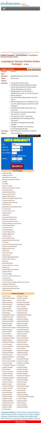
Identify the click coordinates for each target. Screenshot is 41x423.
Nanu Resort (6, 250)
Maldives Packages (18, 414)
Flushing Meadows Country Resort (12, 223)
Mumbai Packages (22, 333)
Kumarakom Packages (23, 302)
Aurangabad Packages (9, 315)
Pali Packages (21, 356)
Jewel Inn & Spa (7, 236)
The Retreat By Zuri (8, 280)
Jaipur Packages (7, 384)
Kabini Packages (7, 390)
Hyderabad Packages (8, 377)
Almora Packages (7, 304)
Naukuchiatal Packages (23, 346)
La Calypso (6, 242)
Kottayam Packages (22, 296)
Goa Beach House (7, 227)
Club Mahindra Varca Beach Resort (12, 206)
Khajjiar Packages (7, 398)
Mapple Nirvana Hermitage (10, 177)
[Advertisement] (20, 31)
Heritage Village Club (8, 234)
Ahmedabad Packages (9, 298)
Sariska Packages (22, 382)
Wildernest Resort (7, 290)
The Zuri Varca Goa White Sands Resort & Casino (16, 282)
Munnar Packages (22, 335)
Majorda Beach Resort (9, 248)
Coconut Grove (7, 209)
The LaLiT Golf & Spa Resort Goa (12, 276)
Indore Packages (7, 379)
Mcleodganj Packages (23, 327)
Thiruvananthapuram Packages (25, 396)
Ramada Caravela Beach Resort (11, 179)
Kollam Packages (7, 407)
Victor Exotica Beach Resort (10, 286)
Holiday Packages (7, 55)
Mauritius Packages (6, 414)
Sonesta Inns (6, 267)
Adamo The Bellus (7, 186)
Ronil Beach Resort (8, 263)
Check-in (5, 147)
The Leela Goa (6, 278)
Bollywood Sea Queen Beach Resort (12, 198)
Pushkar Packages (22, 367)
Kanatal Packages (7, 392)
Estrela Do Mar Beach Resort (10, 221)
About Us (9, 418)
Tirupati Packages (22, 398)
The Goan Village (7, 273)
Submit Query (20, 422)
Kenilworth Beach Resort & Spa (11, 240)
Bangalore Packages (8, 321)
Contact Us (18, 418)
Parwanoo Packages (22, 361)
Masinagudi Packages (23, 321)
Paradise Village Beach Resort (11, 257)
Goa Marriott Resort (8, 229)
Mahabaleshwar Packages (24, 315)
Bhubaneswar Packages (9, 327)
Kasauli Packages (7, 394)
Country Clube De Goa (9, 211)
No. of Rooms (6, 153)
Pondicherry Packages (23, 363)
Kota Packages (7, 409)
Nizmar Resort (6, 255)
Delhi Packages (7, 359)
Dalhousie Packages (8, 352)
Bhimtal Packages (7, 323)
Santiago (5, 181)
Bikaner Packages (7, 329)
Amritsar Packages (8, 310)
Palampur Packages (22, 354)
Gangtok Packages (8, 367)
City (3, 144)
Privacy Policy (28, 418)
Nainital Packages (22, 342)
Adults (14, 156)
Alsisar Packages (7, 306)
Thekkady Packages (22, 394)
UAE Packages (29, 414)
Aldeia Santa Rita (7, 173)
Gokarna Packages (8, 371)
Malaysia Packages (33, 412)
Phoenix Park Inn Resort (9, 259)
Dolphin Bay (6, 215)
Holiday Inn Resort (7, 175)
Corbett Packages (7, 350)
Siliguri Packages (21, 392)
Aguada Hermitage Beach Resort (11, 188)
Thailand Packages (13, 416)
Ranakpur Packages (22, 371)
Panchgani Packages (23, 359)
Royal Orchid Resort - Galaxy (10, 265)
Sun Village (5, 183)
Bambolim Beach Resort (9, 192)
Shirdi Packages (21, 390)
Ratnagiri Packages (22, 377)
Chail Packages (7, 333)
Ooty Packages (21, 348)
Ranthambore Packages (23, 375)
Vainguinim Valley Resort (9, 284)
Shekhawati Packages (23, 386)
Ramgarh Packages (22, 369)
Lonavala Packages (22, 308)
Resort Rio (5, 261)
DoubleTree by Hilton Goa (9, 219)
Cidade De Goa (7, 204)
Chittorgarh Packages (8, 342)
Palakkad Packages (22, 352)
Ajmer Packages (7, 300)
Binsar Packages (7, 331)
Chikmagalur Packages (9, 338)
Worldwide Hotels (23, 416)
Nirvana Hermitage (8, 252)
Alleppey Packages (8, 302)
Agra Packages (7, 296)
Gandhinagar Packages (9, 365)
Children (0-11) (21, 156)
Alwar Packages (7, 308)
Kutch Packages (21, 306)
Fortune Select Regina (8, 225)
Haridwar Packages (8, 375)
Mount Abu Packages (23, 329)
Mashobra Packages (22, 319)
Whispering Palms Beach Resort (11, 288)
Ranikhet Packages (22, 373)
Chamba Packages (8, 335)
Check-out (5, 150)
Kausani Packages (8, 396)
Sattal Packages (21, 384)
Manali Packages (21, 317)
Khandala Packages (8, 400)
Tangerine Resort (7, 271)
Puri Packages (21, 365)
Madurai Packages (22, 312)
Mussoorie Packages (23, 338)
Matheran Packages (22, 323)
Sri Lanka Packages (20, 412)
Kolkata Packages (7, 405)
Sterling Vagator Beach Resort (11, 269)
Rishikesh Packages (22, 379)
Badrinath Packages (8, 317)
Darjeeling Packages (8, 356)
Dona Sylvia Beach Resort (10, 217)
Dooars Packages (7, 363)
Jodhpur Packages (8, 388)
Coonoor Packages (8, 346)
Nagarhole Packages (22, 340)
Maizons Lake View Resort (10, 246)
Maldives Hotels (33, 416)
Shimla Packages (21, 388)
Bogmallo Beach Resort (9, 196)
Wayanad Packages (22, 407)
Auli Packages (6, 312)
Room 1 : (5, 158)
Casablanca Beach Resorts (10, 202)
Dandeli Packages (7, 354)
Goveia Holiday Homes (9, 232)
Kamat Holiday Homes (8, 238)
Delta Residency (7, 213)
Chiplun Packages (7, 340)
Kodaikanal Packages (8, 402)
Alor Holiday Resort (8, 190)
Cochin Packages (7, 344)
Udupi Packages (21, 402)
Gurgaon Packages (8, 373)
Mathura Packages (22, 325)
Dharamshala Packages (9, 361)
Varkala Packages (22, 405)
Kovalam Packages (22, 298)
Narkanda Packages (22, 344)
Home (3, 418)
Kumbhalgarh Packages (23, 304)
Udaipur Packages (22, 400)
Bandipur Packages (8, 319)
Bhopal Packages (7, 325)
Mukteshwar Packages (23, 331)
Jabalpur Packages (8, 382)
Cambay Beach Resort (9, 200)
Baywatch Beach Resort (9, 194)
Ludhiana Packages (22, 310)
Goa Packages (21, 55)
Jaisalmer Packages (8, 386)
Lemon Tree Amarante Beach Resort (12, 244)
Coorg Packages (7, 348)
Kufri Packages (21, 300)
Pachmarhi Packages (23, 350)
